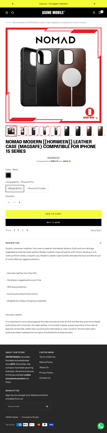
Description (12, 243)
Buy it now (53, 222)
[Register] (47, 406)
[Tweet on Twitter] (22, 230)
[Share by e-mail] (27, 230)
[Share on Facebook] (14, 230)
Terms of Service (47, 356)
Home (8, 22)
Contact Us (44, 378)
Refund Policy (46, 362)
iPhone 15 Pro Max (37, 188)
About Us (43, 367)
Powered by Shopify (30, 417)
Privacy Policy (46, 372)
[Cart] (100, 12)
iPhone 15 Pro (14, 188)
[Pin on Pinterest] (18, 230)
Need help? (96, 230)
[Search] (12, 12)
